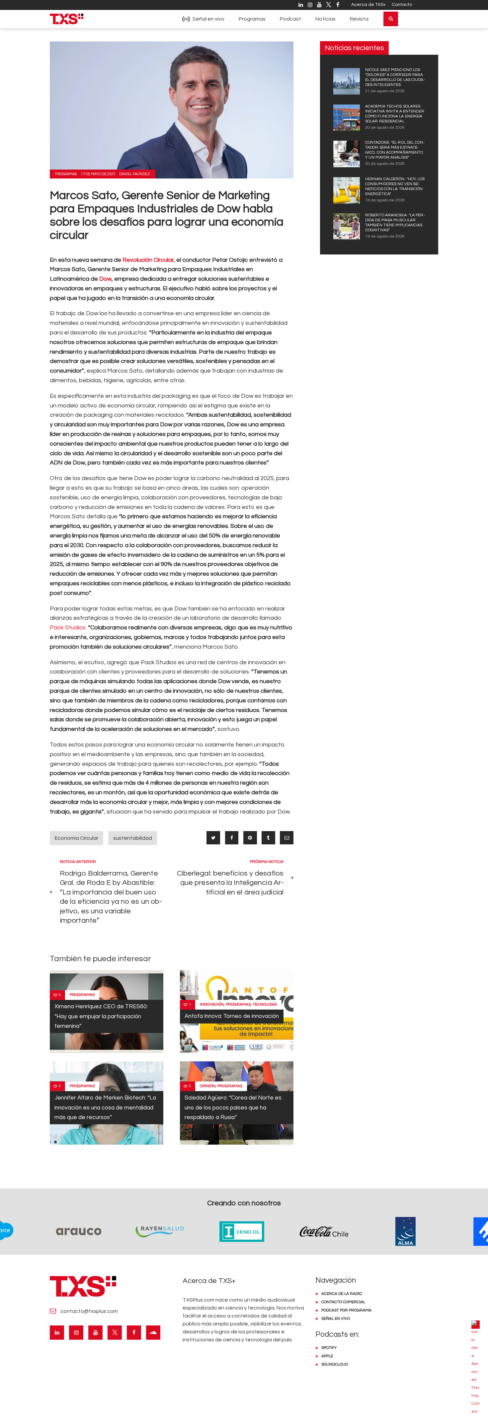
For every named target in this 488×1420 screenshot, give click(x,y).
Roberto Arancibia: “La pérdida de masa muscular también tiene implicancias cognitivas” (395, 222)
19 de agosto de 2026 (385, 200)
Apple (327, 1356)
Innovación (212, 1004)
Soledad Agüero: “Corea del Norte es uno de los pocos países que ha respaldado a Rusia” (233, 1107)
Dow (105, 279)
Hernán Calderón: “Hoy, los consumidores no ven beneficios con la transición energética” (395, 186)
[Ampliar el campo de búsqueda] (390, 19)
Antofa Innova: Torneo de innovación (232, 1016)
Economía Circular (76, 838)
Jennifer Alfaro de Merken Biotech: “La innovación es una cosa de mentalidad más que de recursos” (105, 1107)
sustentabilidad (132, 838)
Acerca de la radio (341, 1294)
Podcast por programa (346, 1310)
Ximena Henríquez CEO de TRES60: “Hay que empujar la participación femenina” (101, 1016)
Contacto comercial (343, 1302)
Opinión (207, 1086)
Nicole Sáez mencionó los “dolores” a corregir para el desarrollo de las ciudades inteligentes (395, 77)
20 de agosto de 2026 (385, 127)
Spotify (329, 1348)
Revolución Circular (148, 260)
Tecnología (265, 1004)
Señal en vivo (335, 1318)
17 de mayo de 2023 (98, 174)
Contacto (402, 4)
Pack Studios (68, 627)
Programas (66, 174)
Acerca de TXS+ (368, 4)
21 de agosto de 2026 (385, 91)
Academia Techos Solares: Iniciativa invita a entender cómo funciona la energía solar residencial (394, 113)
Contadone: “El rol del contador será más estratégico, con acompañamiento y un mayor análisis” (395, 150)
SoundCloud (334, 1364)
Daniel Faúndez (134, 174)
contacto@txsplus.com (89, 1311)
